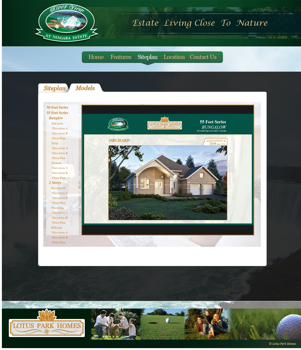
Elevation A (60, 128)
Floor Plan (59, 138)
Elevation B (60, 133)
